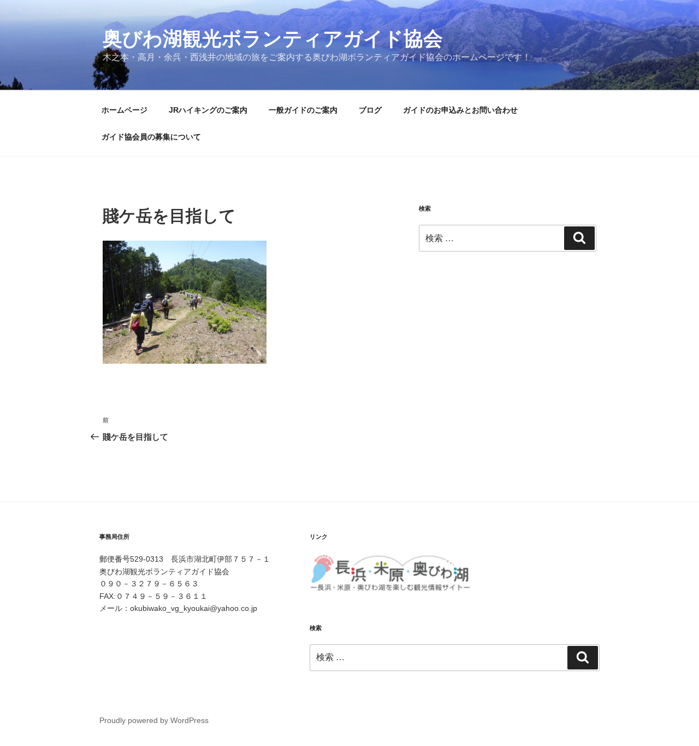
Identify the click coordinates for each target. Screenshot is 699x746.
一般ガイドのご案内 (303, 110)
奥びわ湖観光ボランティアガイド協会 (273, 38)
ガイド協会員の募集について (151, 136)
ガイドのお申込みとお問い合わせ (460, 110)
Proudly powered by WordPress (154, 720)
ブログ (370, 110)
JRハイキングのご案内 (208, 110)
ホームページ (124, 110)
